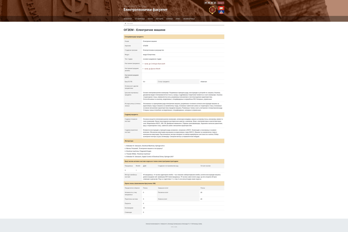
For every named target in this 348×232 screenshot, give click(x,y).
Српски (220, 3)
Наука (150, 19)
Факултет (128, 19)
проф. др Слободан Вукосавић (154, 64)
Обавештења (189, 19)
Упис (178, 19)
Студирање (140, 19)
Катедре (159, 19)
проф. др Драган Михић (152, 69)
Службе (169, 19)
